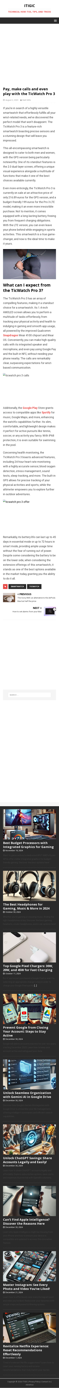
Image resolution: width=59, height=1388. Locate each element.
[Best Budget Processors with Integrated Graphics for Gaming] (29, 837)
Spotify (46, 412)
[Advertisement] (29, 53)
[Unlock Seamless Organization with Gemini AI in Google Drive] (29, 1087)
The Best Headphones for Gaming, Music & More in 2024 (26, 906)
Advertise (29, 1385)
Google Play (30, 407)
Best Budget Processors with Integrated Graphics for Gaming (28, 845)
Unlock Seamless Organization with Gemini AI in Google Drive (27, 1095)
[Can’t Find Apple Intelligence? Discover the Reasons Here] (29, 1214)
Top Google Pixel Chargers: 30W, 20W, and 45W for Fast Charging (28, 968)
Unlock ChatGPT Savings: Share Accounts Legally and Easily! (27, 1160)
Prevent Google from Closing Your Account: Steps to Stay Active (25, 1031)
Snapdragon (10, 335)
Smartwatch (17, 586)
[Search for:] (29, 695)
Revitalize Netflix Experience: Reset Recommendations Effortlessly (26, 1350)
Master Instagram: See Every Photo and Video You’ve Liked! (26, 1287)
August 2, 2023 (11, 100)
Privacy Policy (34, 1382)
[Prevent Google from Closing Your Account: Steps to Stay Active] (29, 1022)
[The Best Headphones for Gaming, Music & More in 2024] (29, 899)
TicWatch (34, 586)
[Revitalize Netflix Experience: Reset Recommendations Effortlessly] (29, 1341)
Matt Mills (26, 100)
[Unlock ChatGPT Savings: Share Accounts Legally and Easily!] (29, 1153)
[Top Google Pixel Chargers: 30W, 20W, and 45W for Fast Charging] (29, 960)
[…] (35, 985)
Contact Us (46, 1382)
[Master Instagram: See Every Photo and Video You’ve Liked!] (29, 1279)
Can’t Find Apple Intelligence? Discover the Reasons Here (26, 1221)
